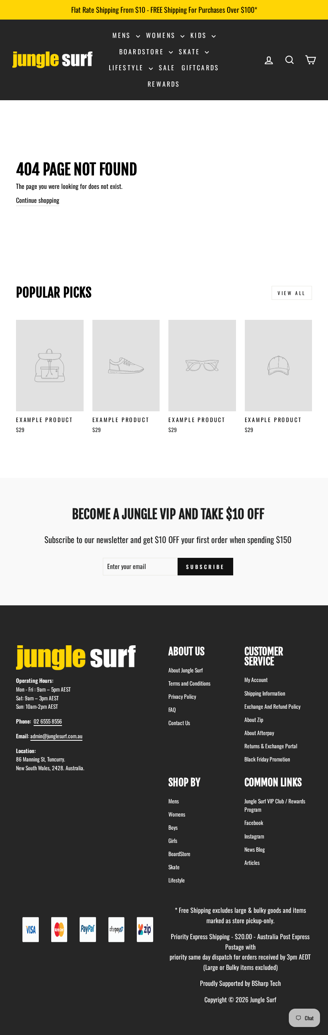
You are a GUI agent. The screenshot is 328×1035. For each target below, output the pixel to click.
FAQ (172, 710)
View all (292, 292)
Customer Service (263, 656)
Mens (123, 35)
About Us (186, 651)
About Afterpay (259, 733)
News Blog (254, 849)
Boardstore (143, 51)
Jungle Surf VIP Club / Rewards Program (274, 805)
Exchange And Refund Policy (272, 706)
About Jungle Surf (185, 670)
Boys (173, 827)
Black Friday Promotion (267, 759)
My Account (256, 680)
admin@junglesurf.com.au (56, 736)
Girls (172, 841)
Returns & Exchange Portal (270, 746)
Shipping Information (264, 693)
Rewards (164, 84)
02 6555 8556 (48, 721)
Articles (252, 862)
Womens (162, 35)
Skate (191, 51)
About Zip (253, 720)
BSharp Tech (266, 983)
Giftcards (201, 67)
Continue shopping (37, 200)
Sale (167, 67)
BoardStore (179, 854)
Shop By (184, 782)
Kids (200, 35)
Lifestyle (128, 67)
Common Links (273, 782)
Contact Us (179, 723)
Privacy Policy (182, 696)
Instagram (254, 836)
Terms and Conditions (189, 683)
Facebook (253, 823)
